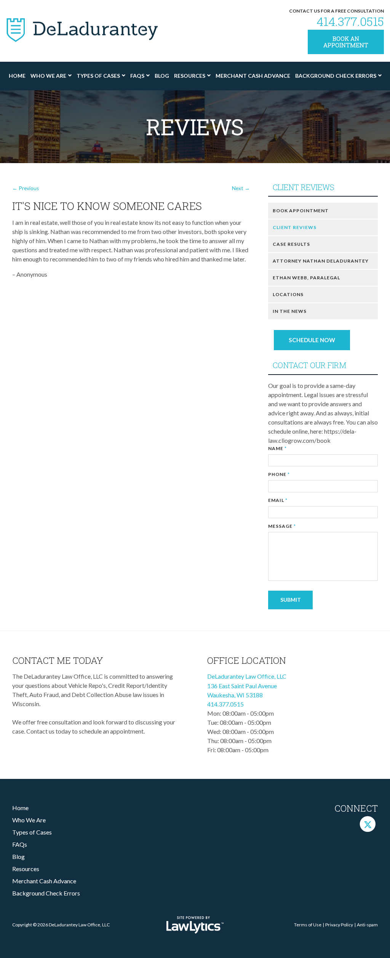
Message (282, 526)
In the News (290, 311)
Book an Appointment (345, 42)
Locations (288, 294)
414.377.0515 (350, 21)
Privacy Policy (339, 925)
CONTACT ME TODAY (57, 660)
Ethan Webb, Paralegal (306, 277)
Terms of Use (307, 925)
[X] (368, 823)
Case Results (291, 244)
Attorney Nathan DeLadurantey (321, 261)
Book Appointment (301, 210)
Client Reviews (303, 187)
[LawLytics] (195, 925)
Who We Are (48, 75)
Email (278, 500)
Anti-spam (367, 925)
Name (277, 448)
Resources (189, 75)
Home (17, 75)
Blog (162, 75)
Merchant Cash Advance (253, 75)
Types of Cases (98, 75)
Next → (241, 188)
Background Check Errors (335, 75)
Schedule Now (312, 339)
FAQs (137, 75)
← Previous (25, 188)
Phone (279, 474)
